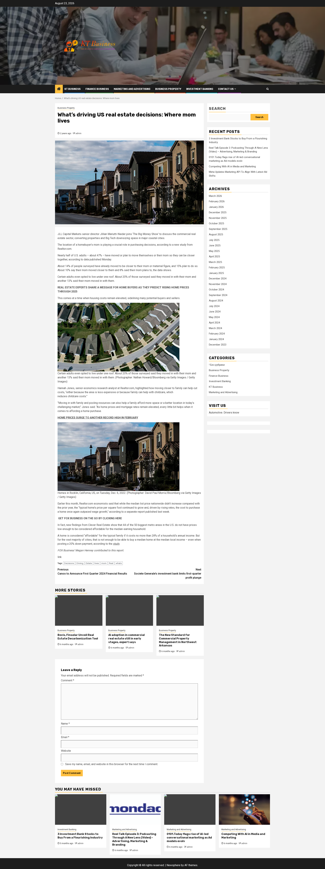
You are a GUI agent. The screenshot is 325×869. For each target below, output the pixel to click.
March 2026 (215, 196)
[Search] (267, 89)
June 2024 (214, 311)
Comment (67, 680)
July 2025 (214, 240)
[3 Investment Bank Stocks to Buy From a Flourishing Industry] (80, 809)
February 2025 (217, 267)
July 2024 (214, 306)
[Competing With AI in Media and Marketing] (244, 809)
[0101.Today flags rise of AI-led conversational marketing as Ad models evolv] (189, 809)
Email (65, 737)
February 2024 (217, 333)
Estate (89, 563)
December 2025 (217, 212)
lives (96, 563)
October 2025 (216, 223)
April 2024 (214, 322)
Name (65, 723)
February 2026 (217, 201)
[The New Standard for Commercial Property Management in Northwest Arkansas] (180, 610)
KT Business (72, 89)
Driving (80, 563)
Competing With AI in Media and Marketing (232, 166)
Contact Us (226, 89)
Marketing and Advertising (132, 89)
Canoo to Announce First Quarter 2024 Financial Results (92, 571)
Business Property (168, 89)
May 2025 (214, 251)
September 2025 (218, 229)
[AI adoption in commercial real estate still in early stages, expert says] (129, 610)
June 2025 (214, 245)
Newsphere (173, 865)
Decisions (69, 563)
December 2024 (217, 278)
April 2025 (214, 256)
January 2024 (216, 339)
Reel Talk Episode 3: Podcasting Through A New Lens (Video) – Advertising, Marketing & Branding (134, 839)
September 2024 (218, 295)
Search (217, 108)
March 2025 (215, 262)
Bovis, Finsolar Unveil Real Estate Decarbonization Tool (78, 636)
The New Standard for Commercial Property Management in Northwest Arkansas (178, 640)
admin (78, 133)
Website (66, 750)
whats (119, 563)
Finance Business (97, 89)
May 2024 (214, 317)
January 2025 (216, 273)
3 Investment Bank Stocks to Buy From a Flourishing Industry (80, 835)
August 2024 (216, 300)
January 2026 (216, 207)
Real (111, 563)
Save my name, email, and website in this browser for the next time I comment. (111, 764)
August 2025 (216, 234)
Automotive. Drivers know (224, 412)
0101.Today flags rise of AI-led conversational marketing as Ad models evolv (189, 837)
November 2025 (217, 218)
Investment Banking (199, 89)
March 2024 (215, 328)
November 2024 (217, 284)
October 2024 (216, 289)
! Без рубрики (217, 365)
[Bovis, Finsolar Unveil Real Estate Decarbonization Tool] (78, 610)
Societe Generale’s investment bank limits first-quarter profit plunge (167, 573)
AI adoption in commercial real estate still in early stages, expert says (126, 638)
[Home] (59, 89)
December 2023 (217, 344)
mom (103, 563)
